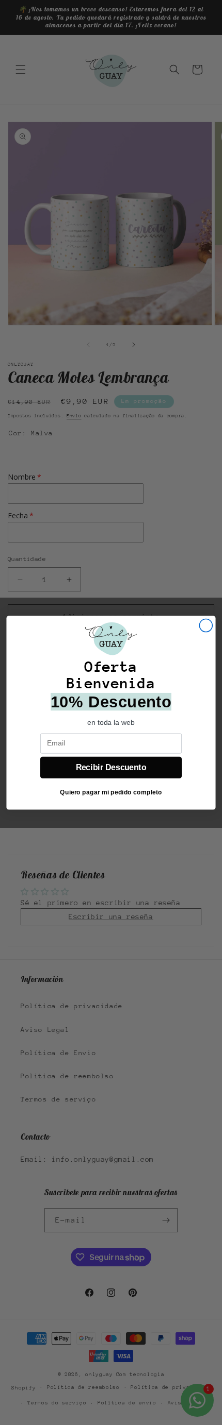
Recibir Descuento (111, 767)
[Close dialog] (205, 625)
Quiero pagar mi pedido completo (111, 792)
